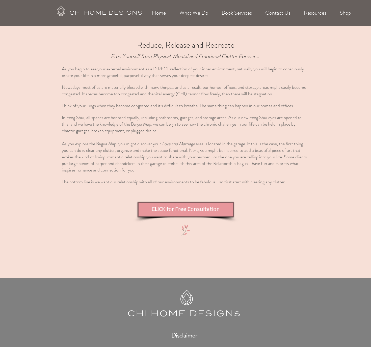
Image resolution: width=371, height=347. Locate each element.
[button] (194, 13)
